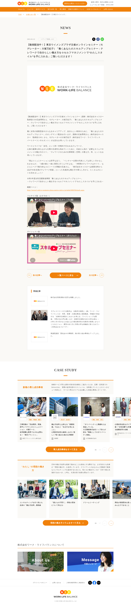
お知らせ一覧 (31, 14)
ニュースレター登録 (97, 5)
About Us (21, 9)
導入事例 (63, 9)
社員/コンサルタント (94, 9)
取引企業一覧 (52, 9)
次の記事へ (93, 275)
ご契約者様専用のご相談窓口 (75, 582)
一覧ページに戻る (65, 275)
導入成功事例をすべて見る (65, 449)
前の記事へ (37, 275)
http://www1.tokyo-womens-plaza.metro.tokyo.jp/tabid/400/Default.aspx (55, 190)
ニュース (30, 9)
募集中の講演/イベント (76, 9)
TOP (20, 14)
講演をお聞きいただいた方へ (75, 3)
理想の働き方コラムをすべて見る (65, 523)
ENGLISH (109, 5)
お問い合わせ (108, 9)
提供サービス (40, 9)
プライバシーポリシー (40, 582)
